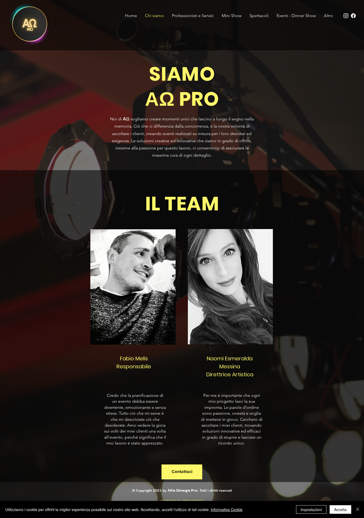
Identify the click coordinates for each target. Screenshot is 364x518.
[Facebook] (353, 16)
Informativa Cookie (226, 509)
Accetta (340, 509)
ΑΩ (126, 118)
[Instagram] (346, 16)
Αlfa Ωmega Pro (182, 490)
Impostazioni (311, 509)
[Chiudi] (357, 509)
